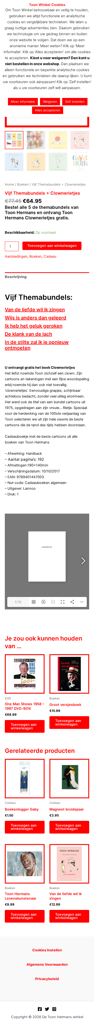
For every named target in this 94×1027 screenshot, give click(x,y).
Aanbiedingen (16, 256)
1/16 (18, 602)
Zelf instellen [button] (75, 101)
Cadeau (50, 256)
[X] (47, 1009)
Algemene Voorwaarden (47, 964)
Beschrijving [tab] (16, 277)
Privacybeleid (47, 979)
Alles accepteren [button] (47, 110)
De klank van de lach (28, 334)
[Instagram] (54, 1009)
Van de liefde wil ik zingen (35, 309)
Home (9, 184)
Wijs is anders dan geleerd (35, 318)
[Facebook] (40, 1009)
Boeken (23, 184)
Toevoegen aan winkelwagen (52, 246)
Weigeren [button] (50, 101)
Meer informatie (23, 101)
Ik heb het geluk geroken (33, 326)
